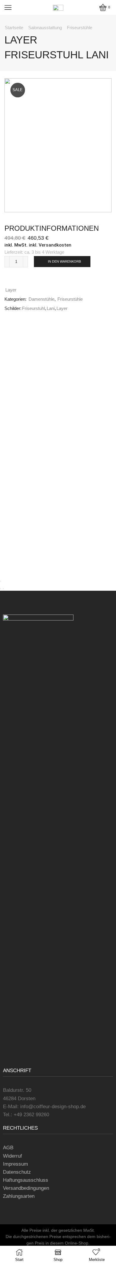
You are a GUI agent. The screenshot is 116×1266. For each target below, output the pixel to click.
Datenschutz (17, 1172)
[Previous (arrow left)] (0, 588)
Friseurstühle (79, 27)
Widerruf (12, 1156)
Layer (10, 290)
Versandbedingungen (26, 1188)
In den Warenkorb (64, 261)
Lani (51, 308)
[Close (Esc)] (0, 581)
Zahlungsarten (19, 1196)
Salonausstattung (45, 27)
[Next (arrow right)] (3, 588)
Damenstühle (41, 299)
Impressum (15, 1164)
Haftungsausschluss (25, 1180)
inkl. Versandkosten (50, 245)
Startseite (14, 27)
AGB (8, 1147)
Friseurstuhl (33, 308)
